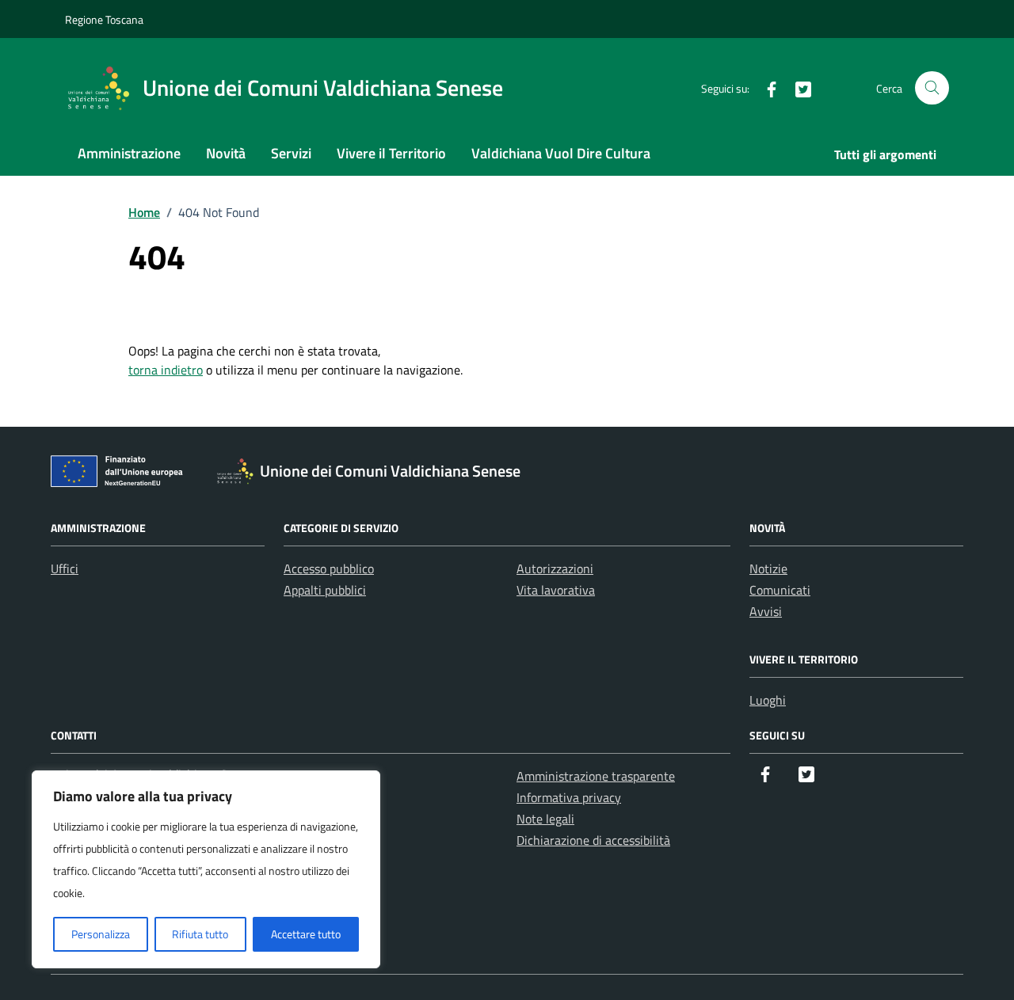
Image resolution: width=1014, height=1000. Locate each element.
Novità (226, 153)
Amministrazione (129, 153)
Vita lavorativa (556, 589)
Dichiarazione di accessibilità (593, 840)
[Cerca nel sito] (932, 88)
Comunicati (779, 589)
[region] (206, 869)
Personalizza (100, 934)
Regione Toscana (104, 19)
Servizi (291, 153)
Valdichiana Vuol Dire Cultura (560, 153)
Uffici (64, 568)
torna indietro (165, 369)
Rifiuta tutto (200, 934)
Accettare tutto (306, 934)
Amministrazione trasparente (596, 775)
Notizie (768, 568)
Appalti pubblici (325, 589)
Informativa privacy (569, 797)
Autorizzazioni (555, 568)
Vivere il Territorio (391, 153)
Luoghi (767, 699)
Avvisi (765, 611)
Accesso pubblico (329, 568)
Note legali (545, 818)
